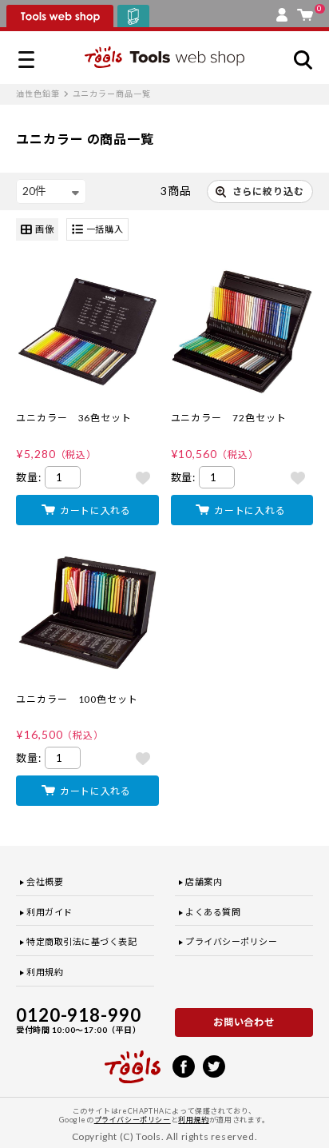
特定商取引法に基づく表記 (81, 941)
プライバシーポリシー (231, 941)
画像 (44, 229)
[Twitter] (214, 1065)
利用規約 (44, 972)
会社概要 (44, 881)
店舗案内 (203, 881)
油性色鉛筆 (38, 93)
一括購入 (105, 229)
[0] (305, 11)
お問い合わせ (244, 1022)
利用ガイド (49, 912)
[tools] (133, 1060)
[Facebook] (183, 1065)
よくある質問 (212, 912)
